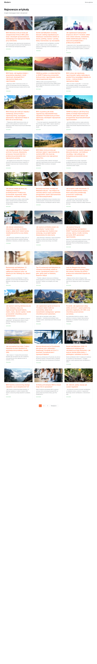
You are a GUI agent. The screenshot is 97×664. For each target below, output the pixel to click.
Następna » (54, 405)
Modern (7, 2)
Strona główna (89, 2)
